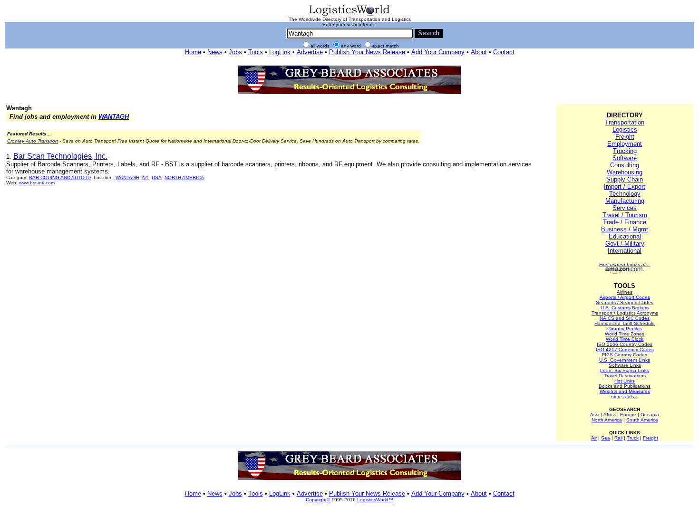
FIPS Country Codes (624, 354)
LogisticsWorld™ (375, 499)
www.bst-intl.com (37, 182)
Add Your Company (438, 52)
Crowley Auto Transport (32, 140)
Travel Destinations (625, 375)
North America (607, 419)
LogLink (280, 52)
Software (624, 158)
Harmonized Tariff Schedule (624, 323)
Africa (609, 414)
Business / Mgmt (624, 229)
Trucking (625, 150)
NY (145, 177)
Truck (633, 437)
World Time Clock (624, 339)
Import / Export (624, 186)
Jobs (235, 52)
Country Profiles (624, 328)
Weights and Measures (625, 391)
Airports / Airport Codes (625, 297)
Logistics (624, 129)
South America (642, 419)
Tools (255, 52)
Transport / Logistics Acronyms (625, 313)
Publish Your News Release (367, 52)
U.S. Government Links (624, 360)
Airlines (624, 292)
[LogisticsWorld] (349, 15)
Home (193, 52)
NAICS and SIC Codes (625, 318)
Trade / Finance (624, 222)
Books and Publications (624, 386)
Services (624, 207)
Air (594, 437)
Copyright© (318, 499)
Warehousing (624, 172)
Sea (605, 437)
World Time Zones (624, 333)
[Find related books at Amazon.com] (624, 272)
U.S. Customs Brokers (625, 307)
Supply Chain (624, 179)
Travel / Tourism (624, 215)
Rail (618, 437)
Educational (625, 236)
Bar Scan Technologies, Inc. (60, 156)
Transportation (624, 122)
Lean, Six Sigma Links (624, 370)
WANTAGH (113, 116)
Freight (624, 136)
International (624, 250)
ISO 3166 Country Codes (624, 344)
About (479, 52)
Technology (625, 193)
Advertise (310, 52)
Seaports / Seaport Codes (624, 302)
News (215, 52)
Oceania (650, 414)
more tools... (624, 396)
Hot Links (624, 380)
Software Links (625, 365)
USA (157, 177)
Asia (595, 414)
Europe (628, 414)
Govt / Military (624, 243)
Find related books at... (624, 264)
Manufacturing (624, 200)
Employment (624, 143)
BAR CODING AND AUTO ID (60, 177)
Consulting (624, 165)
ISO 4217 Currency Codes (625, 349)
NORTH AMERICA (184, 177)
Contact (504, 52)
